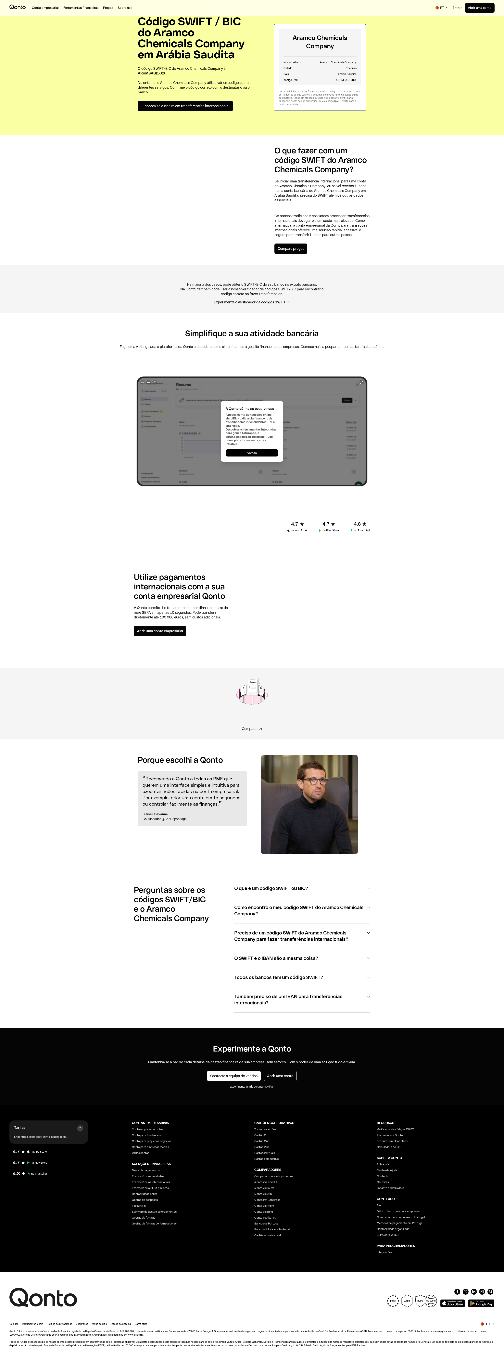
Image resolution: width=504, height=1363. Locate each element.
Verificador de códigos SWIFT (395, 1129)
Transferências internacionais (151, 1182)
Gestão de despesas (145, 1199)
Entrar (457, 8)
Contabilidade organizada (393, 1229)
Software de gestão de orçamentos (154, 1211)
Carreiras (383, 1182)
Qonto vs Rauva (264, 1188)
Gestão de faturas (143, 1217)
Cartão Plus (261, 1147)
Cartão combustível (266, 1158)
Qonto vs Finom (264, 1205)
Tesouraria (139, 1205)
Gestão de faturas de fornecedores (154, 1223)
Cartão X (260, 1135)
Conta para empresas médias (150, 1147)
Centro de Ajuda (387, 1170)
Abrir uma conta (479, 8)
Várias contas (140, 1153)
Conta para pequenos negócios (151, 1141)
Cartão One (261, 1141)
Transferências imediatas (148, 1176)
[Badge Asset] (457, 1292)
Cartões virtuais (264, 1153)
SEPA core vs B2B (388, 1235)
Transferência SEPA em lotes (150, 1188)
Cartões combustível (267, 1235)
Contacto (383, 1176)
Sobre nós (383, 1164)
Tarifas (19, 1127)
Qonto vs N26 (263, 1194)
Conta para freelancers (146, 1135)
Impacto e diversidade (391, 1188)
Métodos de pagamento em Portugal (400, 1223)
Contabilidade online (145, 1194)
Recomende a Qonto (390, 1135)
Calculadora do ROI (389, 1147)
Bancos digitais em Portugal (272, 1229)
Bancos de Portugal (266, 1223)
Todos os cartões (265, 1129)
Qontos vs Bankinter (267, 1199)
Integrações (384, 1252)
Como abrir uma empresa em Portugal (401, 1217)
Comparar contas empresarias (273, 1176)
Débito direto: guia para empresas (398, 1211)
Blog (379, 1205)
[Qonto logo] (17, 7)
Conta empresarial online (147, 1129)
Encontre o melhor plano (392, 1141)
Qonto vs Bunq (263, 1211)
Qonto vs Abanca (265, 1217)
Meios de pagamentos (146, 1170)
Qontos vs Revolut (265, 1182)
